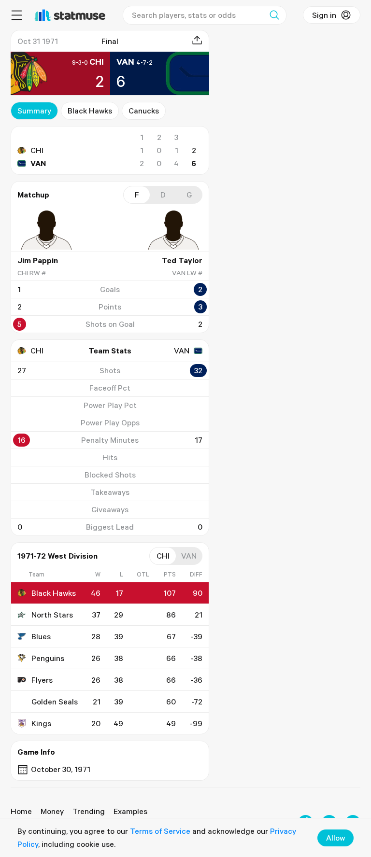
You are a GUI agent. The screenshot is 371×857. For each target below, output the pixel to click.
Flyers (42, 679)
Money (52, 811)
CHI (36, 150)
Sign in (324, 15)
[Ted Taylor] (173, 230)
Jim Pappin (37, 260)
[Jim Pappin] (46, 230)
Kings (41, 723)
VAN (38, 163)
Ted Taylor (182, 260)
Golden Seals (54, 701)
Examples (130, 811)
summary (34, 110)
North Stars (52, 614)
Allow (335, 837)
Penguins (47, 658)
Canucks (143, 110)
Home (21, 811)
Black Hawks (90, 110)
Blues (41, 636)
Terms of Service (160, 831)
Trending (88, 811)
